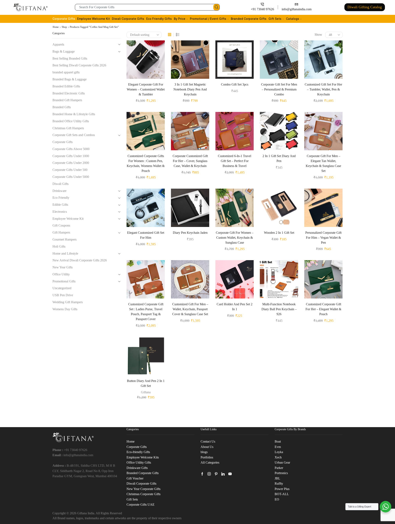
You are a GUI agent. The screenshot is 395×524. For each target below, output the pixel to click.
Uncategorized (61, 288)
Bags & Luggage (63, 51)
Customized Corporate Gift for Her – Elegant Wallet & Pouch (323, 309)
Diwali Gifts (60, 184)
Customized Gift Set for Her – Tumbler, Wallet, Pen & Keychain (323, 89)
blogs (204, 452)
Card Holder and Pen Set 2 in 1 (234, 306)
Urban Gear (282, 462)
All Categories (210, 462)
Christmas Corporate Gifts (143, 494)
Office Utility (61, 274)
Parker (279, 468)
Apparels (58, 44)
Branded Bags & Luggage (69, 79)
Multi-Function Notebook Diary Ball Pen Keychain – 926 (279, 309)
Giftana (146, 392)
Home (56, 27)
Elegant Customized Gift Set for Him (145, 235)
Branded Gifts (61, 107)
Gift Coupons (61, 225)
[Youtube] (230, 474)
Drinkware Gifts (137, 468)
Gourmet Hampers (64, 239)
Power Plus (282, 489)
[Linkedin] (223, 474)
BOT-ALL (282, 494)
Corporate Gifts (63, 18)
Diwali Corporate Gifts (128, 18)
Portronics (281, 473)
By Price (179, 18)
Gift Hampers (61, 232)
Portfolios (207, 457)
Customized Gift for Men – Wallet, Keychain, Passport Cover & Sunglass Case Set (190, 309)
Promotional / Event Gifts (208, 18)
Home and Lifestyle (65, 253)
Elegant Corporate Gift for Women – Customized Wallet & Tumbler (146, 89)
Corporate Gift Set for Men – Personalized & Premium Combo (279, 89)
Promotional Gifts (64, 281)
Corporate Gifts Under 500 (69, 170)
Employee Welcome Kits (143, 457)
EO (277, 499)
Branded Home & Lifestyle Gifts (73, 114)
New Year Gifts (62, 267)
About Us (207, 447)
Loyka (279, 452)
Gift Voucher (135, 478)
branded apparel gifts (66, 72)
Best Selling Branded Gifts (69, 58)
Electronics (59, 211)
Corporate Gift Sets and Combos (73, 135)
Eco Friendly (60, 197)
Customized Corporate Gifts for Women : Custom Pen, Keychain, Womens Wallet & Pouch (146, 163)
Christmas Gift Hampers (68, 128)
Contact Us (208, 441)
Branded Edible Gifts (66, 86)
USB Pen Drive (62, 295)
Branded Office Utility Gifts (70, 121)
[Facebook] (202, 474)
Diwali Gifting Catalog (364, 7)
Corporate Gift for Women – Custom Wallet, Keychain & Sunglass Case (234, 237)
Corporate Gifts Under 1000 (70, 156)
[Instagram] (209, 474)
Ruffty (279, 483)
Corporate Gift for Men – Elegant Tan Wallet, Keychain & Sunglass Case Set (323, 163)
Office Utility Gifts (139, 462)
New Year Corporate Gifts (143, 489)
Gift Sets (274, 18)
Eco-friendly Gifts (138, 452)
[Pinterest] (216, 474)
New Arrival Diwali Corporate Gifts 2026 (79, 260)
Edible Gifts (60, 204)
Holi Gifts (58, 246)
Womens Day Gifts (64, 309)
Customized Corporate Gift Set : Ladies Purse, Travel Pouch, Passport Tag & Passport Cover (145, 311)
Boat (278, 441)
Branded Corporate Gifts (248, 18)
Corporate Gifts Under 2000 (70, 162)
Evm (278, 447)
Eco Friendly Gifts (159, 18)
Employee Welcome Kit (93, 18)
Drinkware (59, 191)
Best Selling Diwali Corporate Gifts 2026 (79, 65)
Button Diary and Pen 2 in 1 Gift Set (146, 383)
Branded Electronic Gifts (68, 93)
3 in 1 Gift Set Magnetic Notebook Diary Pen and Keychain (190, 89)
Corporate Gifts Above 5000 (70, 149)
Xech (278, 457)
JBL (277, 478)
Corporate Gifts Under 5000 (70, 177)
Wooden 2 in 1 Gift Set (279, 232)
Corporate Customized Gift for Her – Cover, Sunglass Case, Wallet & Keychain (190, 161)
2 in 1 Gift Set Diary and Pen (279, 158)
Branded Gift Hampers (67, 100)
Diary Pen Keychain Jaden (190, 232)
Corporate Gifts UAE (141, 504)
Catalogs (292, 18)
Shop (64, 27)
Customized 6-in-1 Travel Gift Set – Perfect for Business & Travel (234, 161)
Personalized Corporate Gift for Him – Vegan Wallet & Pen (323, 237)
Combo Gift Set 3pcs (234, 84)
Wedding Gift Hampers (67, 302)
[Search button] (216, 7)
